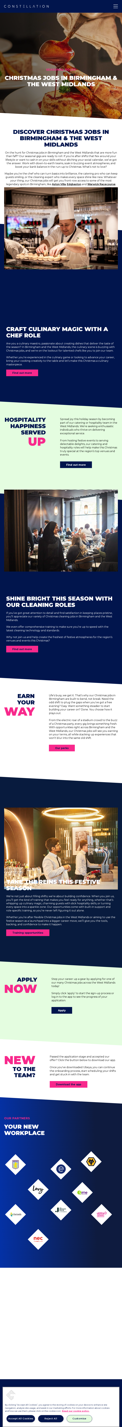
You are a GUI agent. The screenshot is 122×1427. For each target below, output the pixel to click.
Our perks (62, 748)
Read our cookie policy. (75, 1411)
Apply (62, 1010)
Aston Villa (59, 184)
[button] (11, 1395)
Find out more (22, 372)
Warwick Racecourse (101, 184)
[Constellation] (26, 6)
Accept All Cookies (20, 1418)
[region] (61, 1407)
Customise (79, 1418)
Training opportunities (27, 932)
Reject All (50, 1418)
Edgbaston (74, 184)
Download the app (68, 1084)
